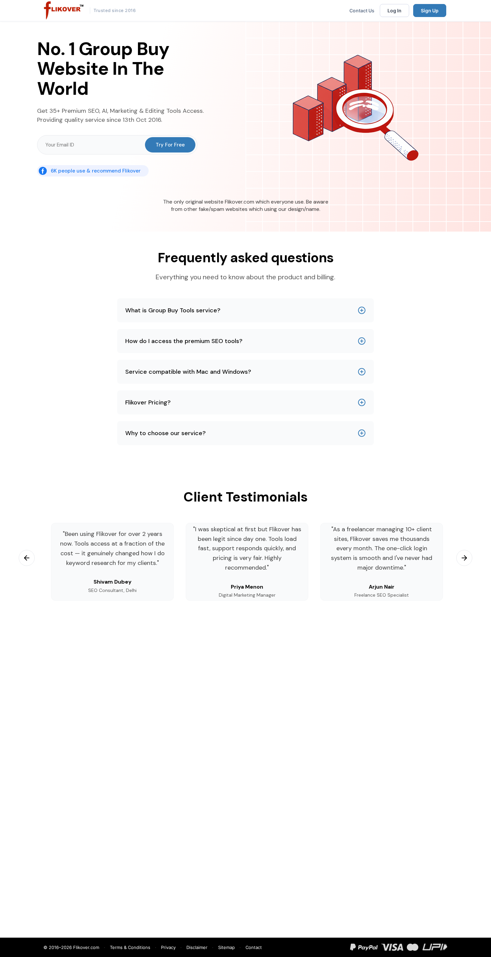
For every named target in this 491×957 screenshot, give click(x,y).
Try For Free (170, 144)
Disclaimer (196, 947)
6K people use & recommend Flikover (96, 171)
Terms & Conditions (130, 947)
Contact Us (361, 10)
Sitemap (226, 947)
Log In (394, 10)
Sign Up (430, 10)
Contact (254, 947)
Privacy (168, 947)
